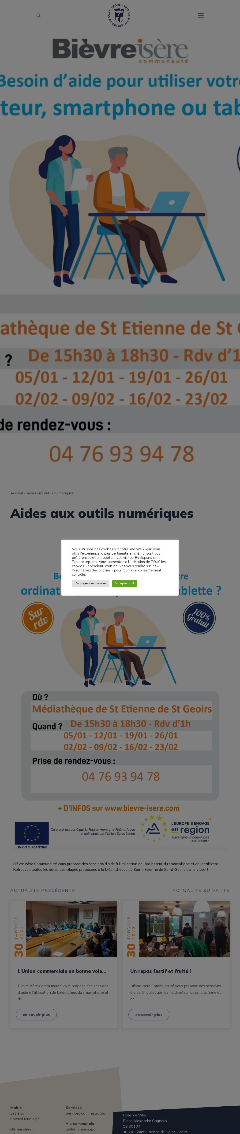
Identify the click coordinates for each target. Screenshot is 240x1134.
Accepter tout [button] (124, 583)
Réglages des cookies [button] (91, 583)
